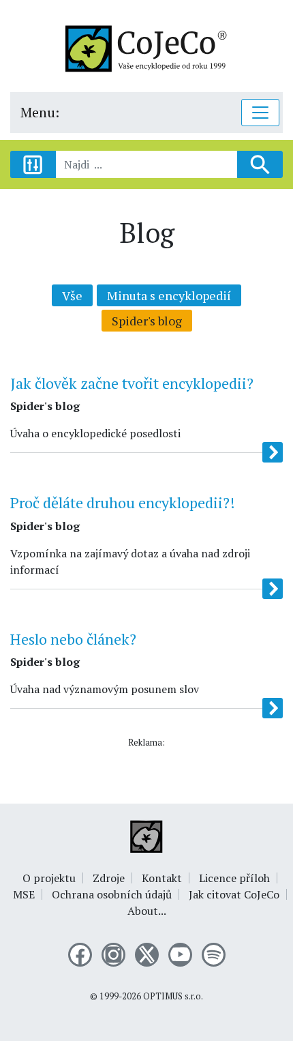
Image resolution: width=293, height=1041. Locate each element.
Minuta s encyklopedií (169, 295)
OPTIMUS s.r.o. (173, 996)
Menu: (39, 112)
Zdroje (109, 877)
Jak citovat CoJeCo (234, 894)
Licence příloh (234, 877)
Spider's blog (147, 320)
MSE (24, 894)
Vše (72, 295)
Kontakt (162, 877)
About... (146, 910)
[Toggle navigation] (260, 112)
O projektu (49, 877)
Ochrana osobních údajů (112, 894)
